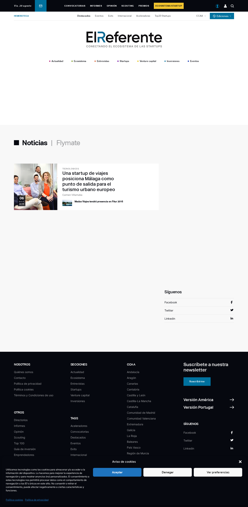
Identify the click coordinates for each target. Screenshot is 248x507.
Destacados (83, 16)
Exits (110, 16)
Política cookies (14, 499)
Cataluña (132, 406)
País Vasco (133, 447)
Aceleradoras (143, 16)
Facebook (170, 302)
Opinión (112, 6)
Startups (124, 61)
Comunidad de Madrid (141, 412)
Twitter (168, 310)
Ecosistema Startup (168, 6)
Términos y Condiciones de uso (33, 395)
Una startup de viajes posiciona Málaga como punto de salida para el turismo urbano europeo (88, 181)
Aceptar (117, 472)
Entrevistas (103, 61)
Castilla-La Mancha (139, 401)
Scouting (127, 6)
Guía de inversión (25, 449)
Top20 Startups (163, 16)
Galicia (131, 430)
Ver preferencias (218, 472)
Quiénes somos (23, 372)
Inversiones (173, 61)
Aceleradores (79, 425)
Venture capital (148, 61)
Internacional (125, 16)
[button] (240, 462)
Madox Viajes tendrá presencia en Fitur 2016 (99, 201)
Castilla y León (136, 395)
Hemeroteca (21, 16)
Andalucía (133, 372)
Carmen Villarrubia (72, 194)
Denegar (168, 472)
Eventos (99, 16)
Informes (96, 6)
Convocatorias (74, 6)
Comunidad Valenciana (141, 418)
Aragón (131, 377)
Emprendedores (24, 454)
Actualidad (57, 61)
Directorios (21, 420)
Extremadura (135, 424)
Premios (144, 6)
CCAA (199, 16)
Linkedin (169, 318)
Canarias (132, 383)
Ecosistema (80, 61)
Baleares (132, 441)
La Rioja (132, 436)
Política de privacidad (36, 499)
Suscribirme (197, 381)
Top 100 (19, 443)
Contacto (20, 377)
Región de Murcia (138, 453)
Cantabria (133, 389)
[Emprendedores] (225, 6)
